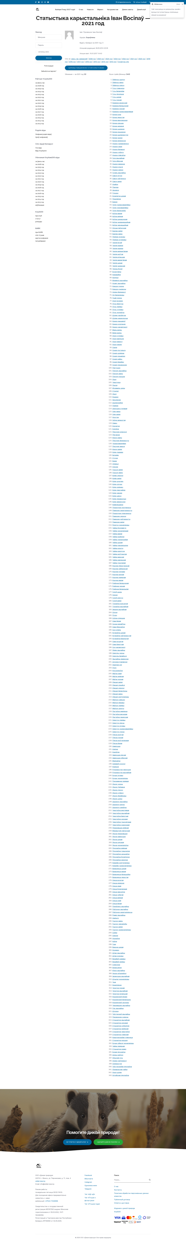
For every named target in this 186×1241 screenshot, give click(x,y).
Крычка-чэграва (118, 572)
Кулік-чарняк (117, 493)
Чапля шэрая (117, 263)
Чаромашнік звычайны (121, 1005)
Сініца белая (117, 904)
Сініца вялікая (117, 898)
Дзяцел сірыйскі (118, 685)
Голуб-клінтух (117, 598)
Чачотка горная (118, 988)
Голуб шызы (117, 592)
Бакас (114, 461)
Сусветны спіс (123, 62)
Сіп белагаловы (118, 295)
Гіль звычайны (118, 1008)
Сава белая (116, 621)
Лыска (114, 385)
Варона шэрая (117, 947)
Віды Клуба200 (41, 151)
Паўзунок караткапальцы (122, 912)
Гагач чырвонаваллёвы (121, 205)
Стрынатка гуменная (120, 1035)
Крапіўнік (116, 752)
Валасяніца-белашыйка (121, 874)
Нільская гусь (117, 1058)
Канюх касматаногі (119, 327)
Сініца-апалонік (118, 883)
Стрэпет (115, 391)
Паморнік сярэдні (119, 516)
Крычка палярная (119, 577)
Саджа (115, 595)
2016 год (88, 62)
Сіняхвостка (117, 1064)
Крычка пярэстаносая (120, 566)
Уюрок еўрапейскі (119, 973)
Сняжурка (116, 965)
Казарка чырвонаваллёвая (122, 112)
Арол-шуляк (117, 1072)
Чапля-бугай (117, 243)
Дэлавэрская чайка (119, 1069)
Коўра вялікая (117, 216)
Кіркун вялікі (117, 449)
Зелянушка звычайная (120, 976)
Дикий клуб (141, 9)
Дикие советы (127, 9)
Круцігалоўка (117, 671)
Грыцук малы (117, 473)
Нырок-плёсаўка (118, 155)
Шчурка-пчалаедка (119, 662)
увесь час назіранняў (79, 59)
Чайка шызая (117, 542)
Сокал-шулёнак (118, 353)
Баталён (115, 455)
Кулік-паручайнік (118, 490)
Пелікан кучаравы (119, 240)
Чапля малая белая (119, 260)
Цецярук (115, 190)
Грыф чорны (117, 298)
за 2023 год (39, 94)
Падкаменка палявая (120, 781)
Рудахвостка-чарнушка (121, 770)
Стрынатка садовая (120, 1023)
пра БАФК (39, 232)
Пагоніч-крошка (118, 377)
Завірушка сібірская (119, 758)
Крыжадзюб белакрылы (121, 1000)
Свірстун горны (118, 732)
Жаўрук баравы (118, 703)
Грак (114, 944)
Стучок (115, 458)
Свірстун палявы (118, 720)
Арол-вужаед (117, 301)
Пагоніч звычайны (119, 371)
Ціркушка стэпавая (119, 409)
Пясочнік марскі (118, 446)
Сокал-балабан (118, 362)
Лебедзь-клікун (118, 85)
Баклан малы (117, 234)
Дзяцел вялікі (117, 682)
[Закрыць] (182, 4)
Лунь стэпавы (117, 310)
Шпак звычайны (118, 953)
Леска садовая (118, 842)
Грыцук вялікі (117, 470)
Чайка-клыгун (117, 548)
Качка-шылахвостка (120, 135)
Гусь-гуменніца (118, 88)
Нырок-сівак (117, 147)
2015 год (96, 62)
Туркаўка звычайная (120, 607)
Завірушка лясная (119, 755)
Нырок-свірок (117, 170)
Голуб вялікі (116, 601)
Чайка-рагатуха (118, 551)
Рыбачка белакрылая (120, 589)
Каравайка (116, 275)
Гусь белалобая (118, 91)
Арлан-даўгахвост (119, 1061)
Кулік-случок (117, 484)
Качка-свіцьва (118, 123)
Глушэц (115, 193)
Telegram (88, 1189)
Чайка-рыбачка (118, 537)
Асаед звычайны (118, 283)
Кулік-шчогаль (117, 481)
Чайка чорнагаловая (120, 531)
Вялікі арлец (117, 333)
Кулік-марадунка (118, 502)
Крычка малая (117, 580)
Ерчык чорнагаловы (120, 778)
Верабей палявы (118, 962)
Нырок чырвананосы (120, 144)
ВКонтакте (89, 1179)
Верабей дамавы (118, 959)
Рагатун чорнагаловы (120, 525)
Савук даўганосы (119, 179)
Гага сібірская (117, 161)
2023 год (117, 59)
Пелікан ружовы (118, 237)
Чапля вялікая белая (120, 251)
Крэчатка (116, 426)
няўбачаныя (39, 205)
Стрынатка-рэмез (119, 1049)
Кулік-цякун (116, 496)
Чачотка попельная (119, 994)
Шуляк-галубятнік (119, 315)
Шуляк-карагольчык (120, 318)
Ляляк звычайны (118, 650)
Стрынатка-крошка (119, 1040)
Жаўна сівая (117, 674)
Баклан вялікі (117, 231)
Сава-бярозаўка (118, 627)
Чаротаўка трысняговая (121, 822)
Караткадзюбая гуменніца (122, 1037)
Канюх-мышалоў (118, 321)
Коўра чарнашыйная (120, 225)
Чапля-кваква (117, 248)
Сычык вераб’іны (118, 624)
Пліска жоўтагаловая (120, 740)
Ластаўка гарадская (120, 717)
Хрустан (115, 417)
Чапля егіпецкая (118, 257)
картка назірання (41, 238)
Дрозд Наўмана (118, 787)
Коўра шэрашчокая (119, 219)
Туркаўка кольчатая (120, 604)
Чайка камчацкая (119, 560)
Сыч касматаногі (118, 647)
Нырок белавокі (118, 149)
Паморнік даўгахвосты (121, 519)
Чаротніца (116, 382)
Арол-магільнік (118, 339)
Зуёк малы (116, 411)
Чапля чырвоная (118, 266)
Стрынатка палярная (120, 1029)
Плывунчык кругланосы (121, 508)
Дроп (114, 394)
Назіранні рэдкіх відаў (43, 134)
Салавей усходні (118, 764)
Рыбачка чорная (118, 586)
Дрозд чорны (117, 784)
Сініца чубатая (117, 895)
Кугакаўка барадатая (120, 639)
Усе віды (38, 148)
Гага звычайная (118, 158)
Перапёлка (116, 199)
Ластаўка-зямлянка (119, 711)
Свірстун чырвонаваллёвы (122, 729)
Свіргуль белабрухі (119, 656)
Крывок (115, 397)
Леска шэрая (117, 839)
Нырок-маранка (118, 164)
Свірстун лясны (118, 723)
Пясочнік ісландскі (119, 432)
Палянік (115, 406)
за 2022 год (39, 97)
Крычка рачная (118, 575)
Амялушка (116, 746)
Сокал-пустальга (118, 350)
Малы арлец (117, 330)
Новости (90, 9)
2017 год (80, 62)
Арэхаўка (116, 938)
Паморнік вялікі (118, 522)
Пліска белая (117, 743)
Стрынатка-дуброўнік (120, 1026)
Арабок (115, 184)
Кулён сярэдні (117, 476)
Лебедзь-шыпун (118, 80)
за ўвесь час (40, 83)
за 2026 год (39, 86)
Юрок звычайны (118, 970)
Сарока (115, 936)
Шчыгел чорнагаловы (120, 979)
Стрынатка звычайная (121, 1020)
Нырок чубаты (118, 152)
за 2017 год (39, 112)
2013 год (113, 62)
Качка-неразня (118, 126)
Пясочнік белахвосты (120, 441)
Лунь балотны (117, 304)
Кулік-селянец (117, 487)
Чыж (114, 982)
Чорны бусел (117, 269)
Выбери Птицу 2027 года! (65, 9)
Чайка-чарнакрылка (120, 545)
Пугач (114, 615)
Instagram (88, 1182)
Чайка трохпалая (119, 563)
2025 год (100, 59)
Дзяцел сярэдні (118, 688)
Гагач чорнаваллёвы (120, 208)
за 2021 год (39, 100)
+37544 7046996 (51, 1201)
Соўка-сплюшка (118, 618)
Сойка (114, 933)
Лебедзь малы (117, 82)
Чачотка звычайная (120, 991)
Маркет (100, 9)
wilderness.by (40, 1181)
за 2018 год (39, 109)
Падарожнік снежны (120, 1017)
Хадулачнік (116, 400)
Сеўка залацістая (119, 420)
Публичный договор (122, 1200)
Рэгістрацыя (48, 66)
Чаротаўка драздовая (121, 825)
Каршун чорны (118, 286)
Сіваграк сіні (117, 665)
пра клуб (38, 216)
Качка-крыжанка (118, 132)
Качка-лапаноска (119, 141)
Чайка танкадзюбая (120, 540)
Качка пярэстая (118, 117)
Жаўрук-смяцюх (118, 700)
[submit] (150, 1180)
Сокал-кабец (117, 359)
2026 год (92, 59)
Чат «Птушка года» (92, 1204)
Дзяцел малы (117, 694)
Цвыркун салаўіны (119, 807)
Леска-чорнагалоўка (120, 845)
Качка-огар (116, 114)
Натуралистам (112, 9)
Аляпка (115, 749)
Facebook (88, 1175)
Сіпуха (114, 612)
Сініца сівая (116, 886)
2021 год (133, 59)
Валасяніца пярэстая (120, 877)
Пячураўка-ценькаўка (120, 854)
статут (38, 219)
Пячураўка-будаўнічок (121, 857)
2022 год (125, 59)
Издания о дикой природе (124, 1208)
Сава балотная (118, 644)
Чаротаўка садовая (120, 819)
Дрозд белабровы (119, 796)
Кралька (115, 767)
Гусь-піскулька (118, 94)
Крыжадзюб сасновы (120, 1003)
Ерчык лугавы (117, 775)
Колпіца (115, 278)
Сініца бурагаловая (119, 889)
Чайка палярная (118, 1046)
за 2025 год (39, 89)
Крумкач (115, 950)
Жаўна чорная (117, 679)
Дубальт (115, 464)
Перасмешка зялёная (120, 828)
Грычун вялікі (117, 927)
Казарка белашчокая (120, 106)
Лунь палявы (117, 307)
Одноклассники (91, 1185)
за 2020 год (39, 103)
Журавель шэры (118, 388)
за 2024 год (39, 91)
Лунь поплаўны (118, 312)
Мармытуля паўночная (121, 831)
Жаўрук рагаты (118, 708)
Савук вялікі (117, 181)
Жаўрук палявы (118, 706)
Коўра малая (117, 213)
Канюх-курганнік (119, 324)
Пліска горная (117, 738)
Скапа (114, 347)
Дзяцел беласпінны (119, 691)
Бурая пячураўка (118, 1052)
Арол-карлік (117, 345)
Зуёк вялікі (116, 414)
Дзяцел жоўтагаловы (120, 697)
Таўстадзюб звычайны (121, 1014)
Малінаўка (116, 761)
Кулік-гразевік (117, 452)
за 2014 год (39, 121)
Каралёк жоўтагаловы (121, 863)
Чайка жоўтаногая (119, 554)
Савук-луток (117, 176)
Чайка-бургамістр (119, 528)
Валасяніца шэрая (119, 869)
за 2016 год (39, 115)
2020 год (141, 59)
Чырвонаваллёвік (119, 443)
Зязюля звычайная (119, 609)
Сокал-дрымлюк (118, 356)
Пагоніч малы (117, 374)
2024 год (108, 59)
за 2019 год (39, 106)
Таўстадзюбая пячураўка (122, 1067)
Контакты (118, 1190)
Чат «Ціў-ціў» (90, 1194)
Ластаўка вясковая (119, 714)
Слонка (115, 467)
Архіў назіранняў (41, 137)
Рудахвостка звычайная (121, 773)
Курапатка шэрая (119, 196)
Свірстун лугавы (118, 726)
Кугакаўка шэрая (118, 633)
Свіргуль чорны (118, 653)
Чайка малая (117, 534)
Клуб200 (117, 1212)
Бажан (114, 202)
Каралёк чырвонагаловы (122, 866)
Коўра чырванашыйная (121, 222)
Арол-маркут (117, 342)
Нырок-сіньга (117, 167)
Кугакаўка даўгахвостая (121, 636)
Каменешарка (117, 505)
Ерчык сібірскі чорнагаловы (123, 1043)
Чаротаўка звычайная (120, 813)
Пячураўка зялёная (119, 848)
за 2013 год (39, 124)
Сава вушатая (117, 641)
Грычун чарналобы (119, 924)
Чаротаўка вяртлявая (120, 810)
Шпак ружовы (117, 956)
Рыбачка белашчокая (120, 583)
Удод (114, 668)
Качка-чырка (117, 138)
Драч (114, 379)
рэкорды (38, 222)
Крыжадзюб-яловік (119, 997)
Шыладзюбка (117, 403)
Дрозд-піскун (117, 790)
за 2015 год (39, 118)
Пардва (115, 187)
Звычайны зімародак (120, 659)
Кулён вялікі (116, 478)
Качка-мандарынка (119, 120)
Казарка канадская (119, 103)
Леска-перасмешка (119, 834)
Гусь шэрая (116, 97)
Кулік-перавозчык (119, 499)
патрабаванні (40, 241)
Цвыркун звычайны (120, 802)
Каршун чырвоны (119, 289)
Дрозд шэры (117, 799)
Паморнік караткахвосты (122, 510)
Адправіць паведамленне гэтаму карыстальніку (86, 68)
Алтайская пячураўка (120, 1075)
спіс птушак (39, 235)
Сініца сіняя (116, 901)
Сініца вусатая (118, 880)
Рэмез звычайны (118, 915)
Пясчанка (116, 435)
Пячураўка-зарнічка (120, 860)
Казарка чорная (118, 109)
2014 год (105, 62)
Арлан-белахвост (119, 292)
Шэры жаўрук (117, 1055)
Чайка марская (118, 557)
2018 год (72, 62)
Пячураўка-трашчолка (121, 851)
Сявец (114, 423)
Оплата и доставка (121, 1203)
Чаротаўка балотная (120, 816)
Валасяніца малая (119, 871)
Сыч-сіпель (116, 630)
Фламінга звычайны (120, 280)
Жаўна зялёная (118, 676)
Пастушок (116, 368)
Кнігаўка (115, 429)
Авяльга (115, 918)
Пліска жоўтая (118, 735)
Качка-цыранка (118, 129)
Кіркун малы (117, 438)
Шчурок (115, 1011)
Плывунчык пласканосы (121, 513)
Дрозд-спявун (118, 793)
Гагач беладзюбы (119, 211)
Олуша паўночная (119, 228)
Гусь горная (117, 100)
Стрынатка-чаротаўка (121, 1032)
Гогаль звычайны (119, 173)
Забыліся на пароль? (48, 71)
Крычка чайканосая (120, 569)
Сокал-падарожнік (119, 365)
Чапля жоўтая (117, 254)
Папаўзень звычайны (120, 906)
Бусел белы (116, 272)
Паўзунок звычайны (120, 909)
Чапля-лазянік (117, 246)
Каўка (114, 941)
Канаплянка (116, 985)
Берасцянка (117, 968)
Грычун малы (117, 921)
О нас (81, 9)
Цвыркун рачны (118, 805)
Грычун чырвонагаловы (121, 930)
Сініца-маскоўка (118, 892)
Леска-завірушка (119, 837)
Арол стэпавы (117, 336)
